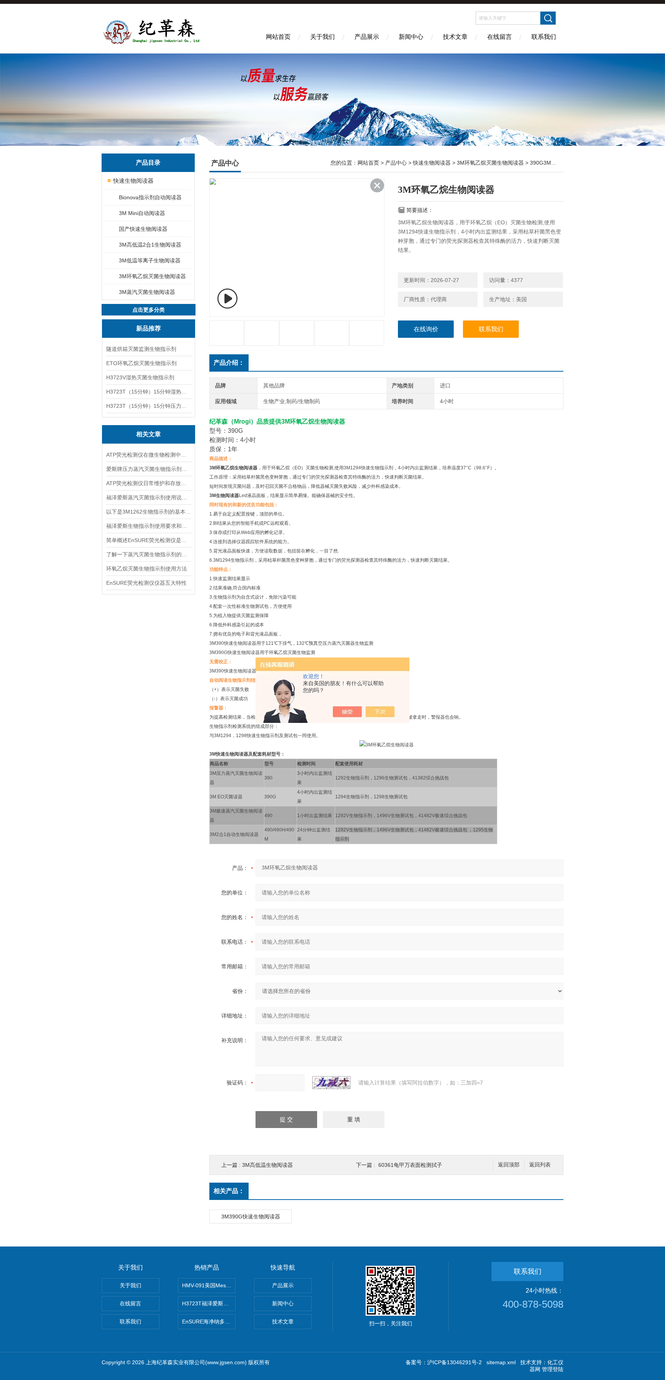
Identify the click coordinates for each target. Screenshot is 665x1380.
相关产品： (229, 1191)
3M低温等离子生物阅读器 (149, 260)
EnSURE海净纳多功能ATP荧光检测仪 (209, 1321)
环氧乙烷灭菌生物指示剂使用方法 (146, 569)
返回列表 (540, 1165)
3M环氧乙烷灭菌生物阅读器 (152, 276)
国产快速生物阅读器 (143, 229)
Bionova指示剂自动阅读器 (150, 197)
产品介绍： (229, 362)
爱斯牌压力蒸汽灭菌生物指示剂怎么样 (148, 469)
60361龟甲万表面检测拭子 (410, 1165)
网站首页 (278, 36)
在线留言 (499, 36)
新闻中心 (411, 36)
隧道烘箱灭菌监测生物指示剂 (141, 349)
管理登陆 (552, 1369)
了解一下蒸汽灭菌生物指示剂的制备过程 (148, 554)
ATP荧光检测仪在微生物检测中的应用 (148, 455)
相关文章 (148, 434)
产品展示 (366, 36)
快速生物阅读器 (133, 180)
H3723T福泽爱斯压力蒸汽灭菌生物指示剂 (209, 1303)
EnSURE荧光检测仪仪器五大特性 (146, 583)
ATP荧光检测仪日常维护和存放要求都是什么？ (148, 483)
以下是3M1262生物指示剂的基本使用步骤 (148, 512)
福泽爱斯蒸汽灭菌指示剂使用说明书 (148, 497)
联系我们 (543, 36)
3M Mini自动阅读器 (142, 213)
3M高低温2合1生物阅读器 (150, 245)
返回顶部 (509, 1165)
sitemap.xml (501, 1362)
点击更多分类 (148, 310)
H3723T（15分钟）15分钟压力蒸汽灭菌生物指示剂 (148, 406)
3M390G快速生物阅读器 (250, 1216)
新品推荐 (148, 328)
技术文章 (455, 36)
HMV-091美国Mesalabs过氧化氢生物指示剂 (209, 1285)
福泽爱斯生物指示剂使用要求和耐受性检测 (148, 526)
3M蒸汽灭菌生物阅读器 (147, 292)
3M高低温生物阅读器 (267, 1165)
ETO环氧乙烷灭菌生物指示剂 (141, 363)
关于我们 (322, 36)
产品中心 (396, 163)
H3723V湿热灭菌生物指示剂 (140, 377)
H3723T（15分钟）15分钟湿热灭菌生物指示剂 (148, 392)
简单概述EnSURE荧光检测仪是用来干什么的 (148, 540)
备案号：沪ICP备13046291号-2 (444, 1362)
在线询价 (426, 329)
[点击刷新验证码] (331, 1082)
